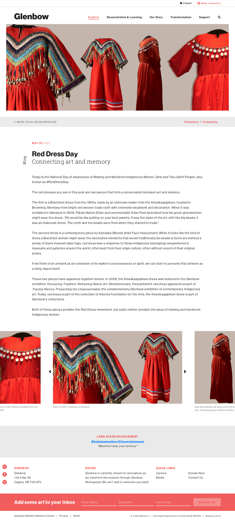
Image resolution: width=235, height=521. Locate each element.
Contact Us (195, 477)
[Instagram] (4, 482)
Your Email (163, 502)
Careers (161, 473)
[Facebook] (4, 474)
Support (204, 17)
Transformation (180, 17)
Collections (191, 122)
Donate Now (196, 473)
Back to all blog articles (37, 122)
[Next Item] (185, 371)
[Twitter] (4, 467)
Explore (93, 17)
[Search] (219, 17)
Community (210, 122)
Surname (125, 502)
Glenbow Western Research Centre (34, 515)
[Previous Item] (50, 371)
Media (160, 477)
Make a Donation (211, 3)
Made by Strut (213, 516)
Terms (76, 515)
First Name (90, 502)
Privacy (64, 515)
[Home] (31, 16)
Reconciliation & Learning (124, 17)
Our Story (156, 17)
